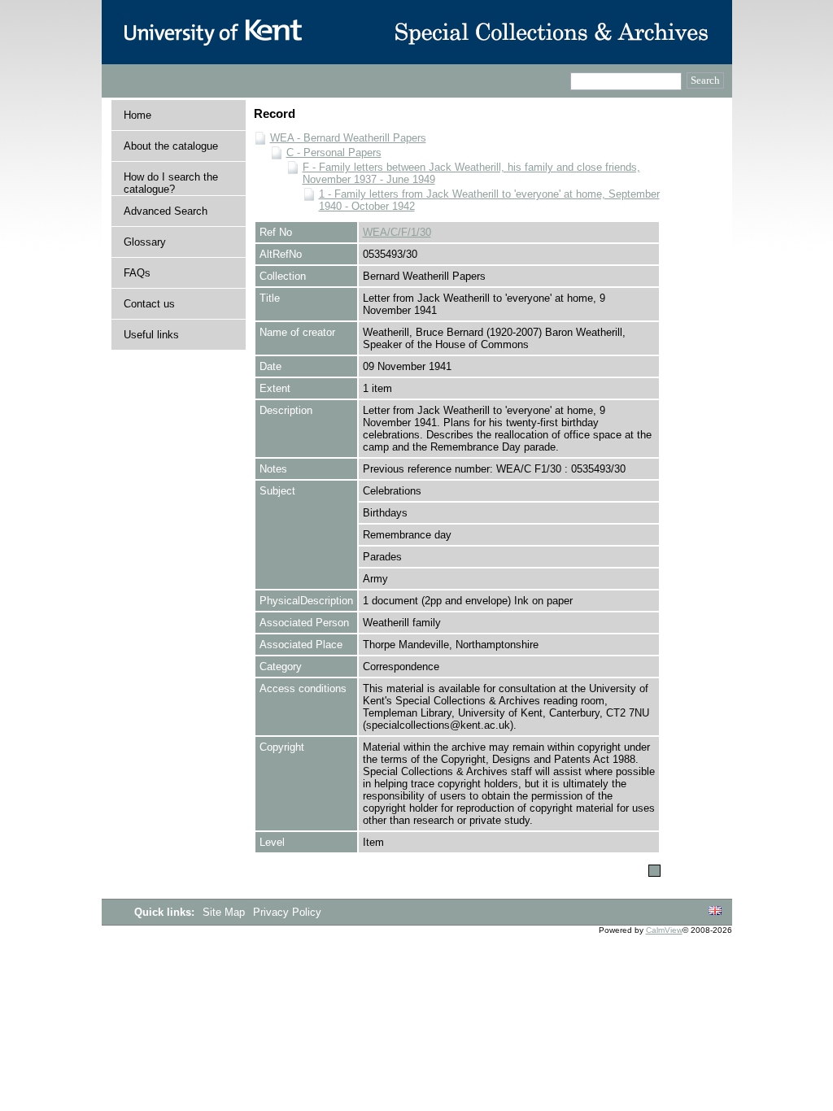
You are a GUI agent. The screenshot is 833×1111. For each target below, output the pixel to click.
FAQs (137, 273)
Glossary (145, 242)
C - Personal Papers (334, 152)
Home (137, 115)
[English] (715, 911)
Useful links (151, 335)
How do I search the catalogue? (171, 183)
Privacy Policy (287, 912)
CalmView (664, 930)
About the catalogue (171, 146)
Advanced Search (165, 211)
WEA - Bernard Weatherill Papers (348, 138)
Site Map (225, 912)
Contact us (149, 304)
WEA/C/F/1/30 (397, 232)
